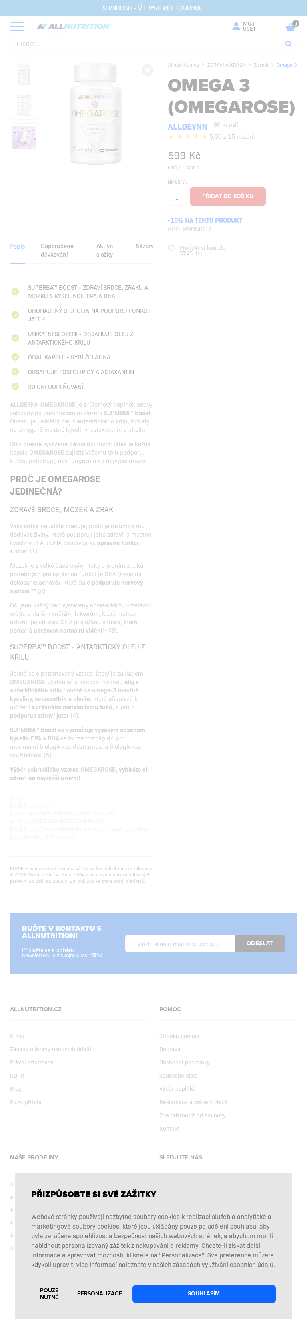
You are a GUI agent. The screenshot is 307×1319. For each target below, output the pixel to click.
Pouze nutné (49, 1294)
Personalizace (99, 1293)
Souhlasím (204, 1293)
